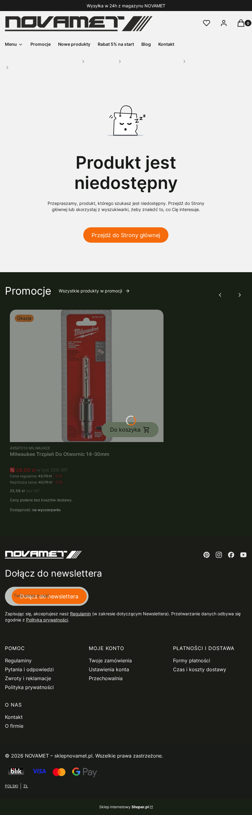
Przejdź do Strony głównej (126, 235)
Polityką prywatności (47, 619)
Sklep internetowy (124, 807)
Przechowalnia (106, 678)
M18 (191, 61)
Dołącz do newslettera (49, 596)
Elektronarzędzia (101, 61)
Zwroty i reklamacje (28, 678)
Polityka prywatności (29, 687)
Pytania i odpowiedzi (29, 669)
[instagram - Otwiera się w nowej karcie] (218, 554)
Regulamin (80, 613)
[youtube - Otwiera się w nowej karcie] (243, 554)
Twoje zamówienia (110, 660)
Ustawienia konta (109, 669)
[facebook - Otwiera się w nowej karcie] (231, 554)
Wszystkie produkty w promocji (90, 290)
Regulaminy (18, 660)
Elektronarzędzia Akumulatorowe (152, 61)
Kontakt (14, 717)
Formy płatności (191, 660)
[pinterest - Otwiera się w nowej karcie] (206, 554)
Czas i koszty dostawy (199, 669)
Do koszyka (125, 429)
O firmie (14, 726)
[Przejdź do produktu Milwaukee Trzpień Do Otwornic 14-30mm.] (86, 376)
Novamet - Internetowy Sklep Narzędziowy (42, 61)
